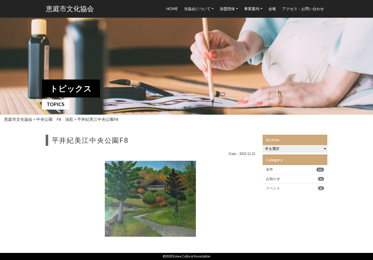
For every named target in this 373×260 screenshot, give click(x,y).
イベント (294, 188)
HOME (172, 8)
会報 (272, 8)
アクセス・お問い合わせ (303, 8)
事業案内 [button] (251, 8)
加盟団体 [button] (227, 8)
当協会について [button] (197, 8)
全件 (294, 169)
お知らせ (294, 179)
